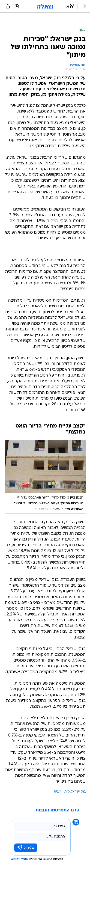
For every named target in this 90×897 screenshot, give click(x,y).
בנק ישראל (78, 780)
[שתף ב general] (7, 6)
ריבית (57, 780)
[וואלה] (45, 6)
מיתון (66, 780)
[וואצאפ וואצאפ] (17, 6)
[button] (70, 6)
